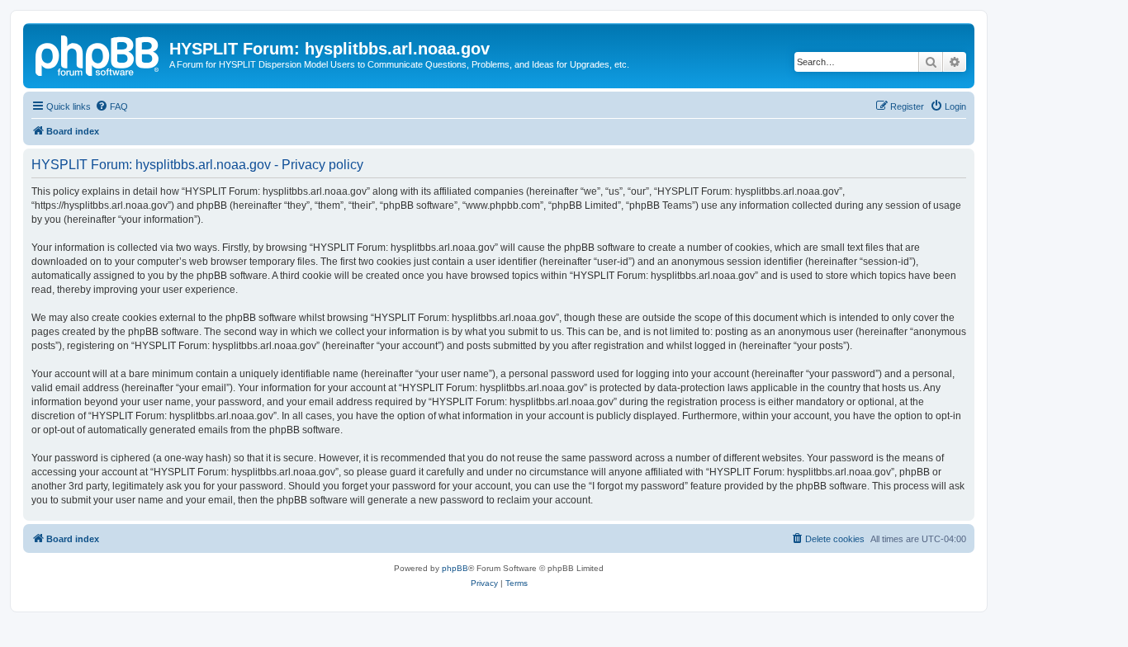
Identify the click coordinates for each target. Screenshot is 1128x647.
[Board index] (98, 53)
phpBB (455, 568)
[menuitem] (111, 106)
